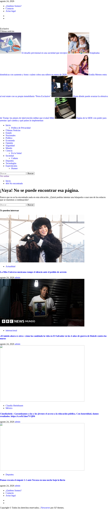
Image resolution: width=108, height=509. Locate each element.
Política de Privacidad (21, 128)
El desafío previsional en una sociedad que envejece (45, 53)
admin (17, 277)
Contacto (10, 8)
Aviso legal (11, 11)
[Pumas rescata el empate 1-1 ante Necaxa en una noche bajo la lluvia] (42, 470)
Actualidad (10, 266)
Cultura (14, 158)
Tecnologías (11, 163)
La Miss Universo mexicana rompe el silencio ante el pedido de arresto (33, 272)
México (9, 408)
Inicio (8, 125)
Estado (9, 133)
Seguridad (10, 145)
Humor (14, 168)
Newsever (45, 507)
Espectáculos (11, 166)
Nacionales (10, 135)
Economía (10, 140)
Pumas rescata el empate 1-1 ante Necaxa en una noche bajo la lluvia (32, 480)
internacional (11, 330)
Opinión (9, 143)
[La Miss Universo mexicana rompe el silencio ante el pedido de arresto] (42, 261)
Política (9, 138)
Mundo (9, 148)
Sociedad (10, 156)
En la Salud (16, 153)
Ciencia (9, 150)
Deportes (10, 161)
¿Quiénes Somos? (14, 6)
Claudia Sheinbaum (14, 405)
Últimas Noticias (13, 130)
